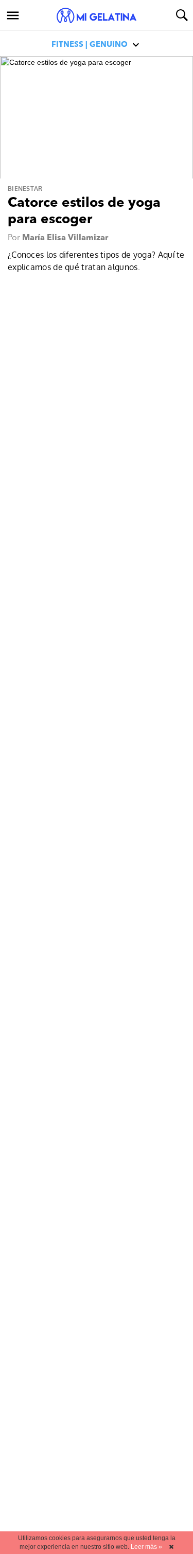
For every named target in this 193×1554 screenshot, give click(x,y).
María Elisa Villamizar (65, 238)
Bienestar (25, 188)
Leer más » (146, 1546)
